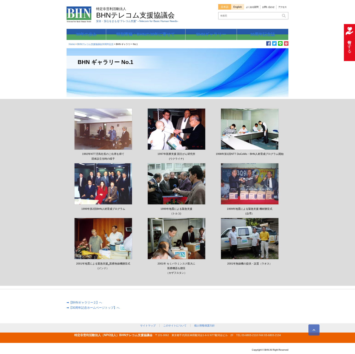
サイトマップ (148, 325)
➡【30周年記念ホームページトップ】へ (93, 307)
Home (72, 44)
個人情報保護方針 (204, 325)
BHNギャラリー (211, 34)
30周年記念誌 (262, 34)
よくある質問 (252, 7)
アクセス (282, 7)
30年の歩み (86, 34)
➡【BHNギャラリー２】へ (84, 302)
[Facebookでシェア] (268, 44)
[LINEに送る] (280, 44)
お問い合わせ (268, 7)
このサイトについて (175, 325)
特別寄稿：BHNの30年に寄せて (145, 34)
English (237, 6)
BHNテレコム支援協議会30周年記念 (95, 44)
